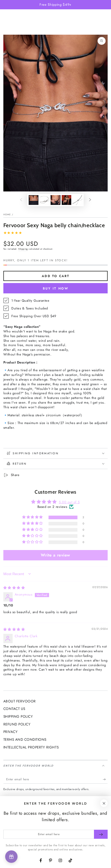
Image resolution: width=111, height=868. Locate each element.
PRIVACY (10, 731)
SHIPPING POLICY (18, 716)
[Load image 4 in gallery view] (66, 200)
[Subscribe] (105, 779)
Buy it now (55, 288)
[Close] (104, 803)
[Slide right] (90, 200)
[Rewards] (11, 856)
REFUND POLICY (17, 724)
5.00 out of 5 (69, 502)
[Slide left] (21, 200)
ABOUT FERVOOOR (19, 701)
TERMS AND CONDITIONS (24, 739)
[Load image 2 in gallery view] (44, 200)
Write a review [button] (55, 555)
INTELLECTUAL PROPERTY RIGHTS (31, 747)
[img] (14, 587)
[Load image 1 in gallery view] (33, 200)
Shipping (23, 248)
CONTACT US (14, 708)
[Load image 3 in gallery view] (55, 200)
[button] (33, 517)
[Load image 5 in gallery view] (77, 200)
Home (7, 214)
